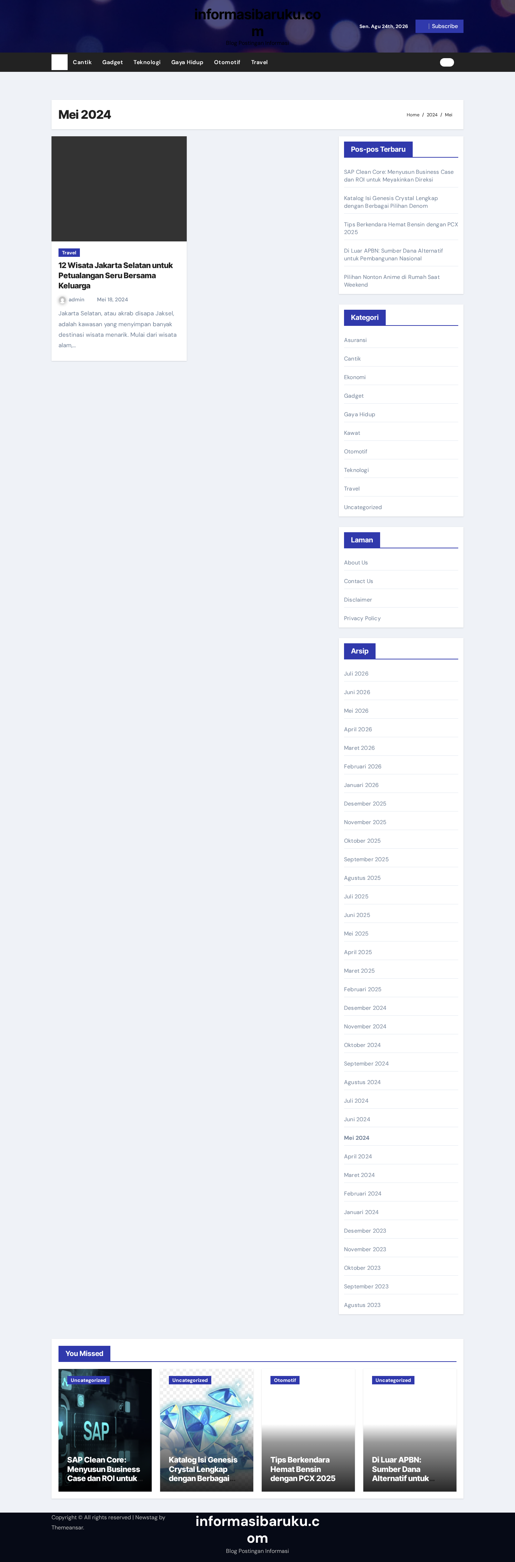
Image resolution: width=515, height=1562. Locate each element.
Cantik (82, 62)
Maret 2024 (359, 1175)
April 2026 (358, 729)
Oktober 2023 (362, 1268)
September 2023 (366, 1286)
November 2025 (365, 822)
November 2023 (365, 1249)
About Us (356, 562)
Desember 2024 (365, 1008)
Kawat (352, 433)
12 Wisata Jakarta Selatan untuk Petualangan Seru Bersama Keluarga (116, 275)
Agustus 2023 (362, 1305)
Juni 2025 (357, 915)
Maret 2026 (359, 748)
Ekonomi (355, 377)
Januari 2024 (361, 1212)
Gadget (112, 62)
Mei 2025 (356, 933)
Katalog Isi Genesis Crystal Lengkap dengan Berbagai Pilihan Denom (391, 202)
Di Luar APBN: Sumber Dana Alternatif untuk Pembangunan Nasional (393, 254)
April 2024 (358, 1156)
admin (77, 299)
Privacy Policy (362, 618)
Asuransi (355, 340)
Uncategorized (363, 507)
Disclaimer (358, 599)
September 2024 (366, 1063)
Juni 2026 (357, 692)
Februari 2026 (363, 766)
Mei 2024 (357, 1138)
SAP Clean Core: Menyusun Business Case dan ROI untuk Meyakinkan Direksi (399, 175)
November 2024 (365, 1026)
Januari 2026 (361, 785)
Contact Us (358, 581)
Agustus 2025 (362, 878)
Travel (259, 62)
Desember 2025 (365, 803)
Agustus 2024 (362, 1082)
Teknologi (147, 62)
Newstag (146, 1517)
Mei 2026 (356, 710)
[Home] (60, 62)
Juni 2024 (357, 1119)
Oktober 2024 (362, 1045)
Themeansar (67, 1527)
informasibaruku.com (257, 23)
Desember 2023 (365, 1230)
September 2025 (366, 859)
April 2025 (358, 952)
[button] (461, 62)
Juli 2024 (356, 1100)
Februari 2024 (363, 1193)
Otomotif (227, 62)
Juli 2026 (356, 673)
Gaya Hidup (187, 62)
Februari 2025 (363, 989)
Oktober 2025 (362, 840)
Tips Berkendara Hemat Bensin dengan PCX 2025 (303, 1469)
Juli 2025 (356, 896)
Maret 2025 (359, 970)
